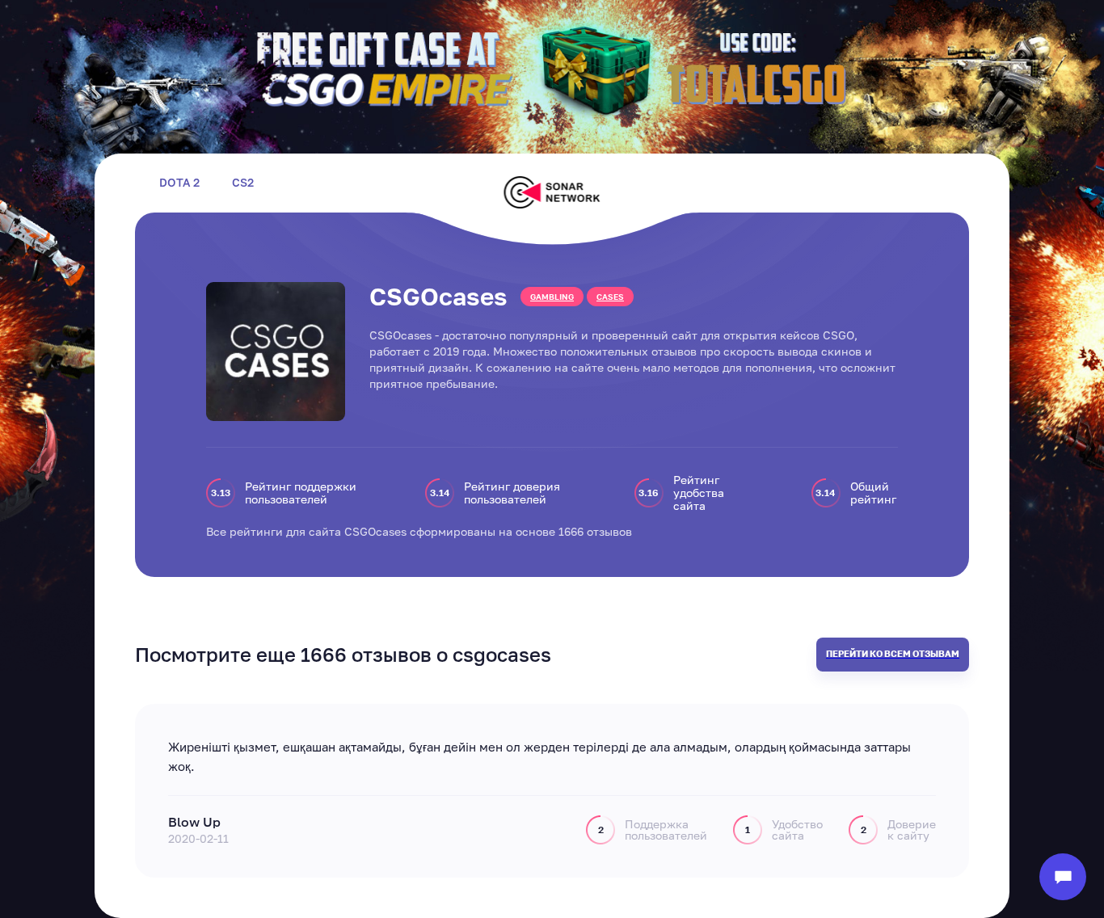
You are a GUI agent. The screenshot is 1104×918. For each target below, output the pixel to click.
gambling (552, 296)
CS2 (243, 182)
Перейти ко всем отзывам (892, 653)
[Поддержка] (1062, 876)
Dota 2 (179, 182)
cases (610, 296)
